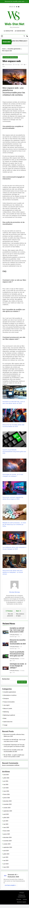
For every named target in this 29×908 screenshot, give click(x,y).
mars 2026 (6, 791)
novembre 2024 (7, 840)
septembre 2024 (7, 847)
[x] (14, 7)
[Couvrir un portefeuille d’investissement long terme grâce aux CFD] (14, 439)
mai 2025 (5, 824)
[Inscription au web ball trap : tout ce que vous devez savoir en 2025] (14, 392)
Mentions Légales (21, 902)
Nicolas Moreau (8, 64)
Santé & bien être (7, 721)
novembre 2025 (7, 804)
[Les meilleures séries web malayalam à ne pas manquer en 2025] (14, 538)
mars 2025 (6, 827)
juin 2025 (5, 821)
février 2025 (6, 831)
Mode (4, 718)
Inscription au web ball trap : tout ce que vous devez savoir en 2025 (17, 630)
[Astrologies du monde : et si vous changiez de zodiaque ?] (14, 465)
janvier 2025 (6, 834)
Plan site (19, 899)
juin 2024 (5, 857)
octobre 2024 (6, 844)
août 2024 (6, 850)
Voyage (5, 725)
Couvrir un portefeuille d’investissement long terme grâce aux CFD (14, 451)
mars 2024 (6, 867)
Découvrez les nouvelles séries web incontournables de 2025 (14, 1)
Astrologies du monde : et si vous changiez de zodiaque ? (18, 666)
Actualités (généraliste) (10, 57)
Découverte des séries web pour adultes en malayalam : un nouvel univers (13, 572)
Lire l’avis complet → (10, 885)
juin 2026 (5, 781)
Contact (25, 899)
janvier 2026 (6, 797)
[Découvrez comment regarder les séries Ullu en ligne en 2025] (14, 488)
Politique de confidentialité (22, 896)
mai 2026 (5, 784)
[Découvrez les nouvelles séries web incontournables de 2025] (14, 415)
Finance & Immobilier (9, 702)
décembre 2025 (7, 801)
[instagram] (12, 7)
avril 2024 (5, 864)
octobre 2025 (6, 807)
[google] (16, 7)
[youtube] (18, 7)
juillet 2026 (6, 778)
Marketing (6, 712)
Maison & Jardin (7, 708)
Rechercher (6, 679)
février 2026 (6, 794)
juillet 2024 (6, 854)
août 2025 (6, 814)
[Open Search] (24, 36)
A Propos (21, 892)
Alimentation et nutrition (9, 695)
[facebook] (10, 7)
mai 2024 (5, 860)
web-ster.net (14, 24)
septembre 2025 (7, 811)
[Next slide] (27, 1)
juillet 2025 (6, 817)
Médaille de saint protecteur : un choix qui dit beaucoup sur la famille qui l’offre (14, 524)
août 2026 (6, 774)
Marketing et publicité (9, 715)
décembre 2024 (7, 837)
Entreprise (6, 698)
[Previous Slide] (24, 1)
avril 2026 (5, 788)
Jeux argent (6, 705)
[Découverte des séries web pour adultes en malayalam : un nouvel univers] (14, 561)
